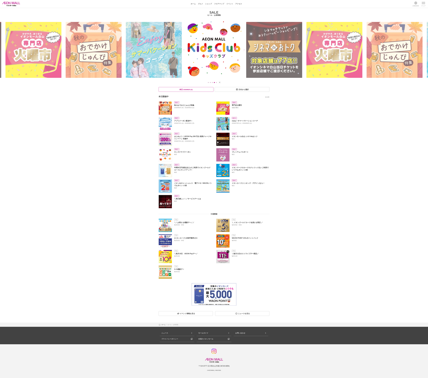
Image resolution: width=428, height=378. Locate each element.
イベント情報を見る (187, 313)
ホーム (164, 324)
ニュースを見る (244, 313)
